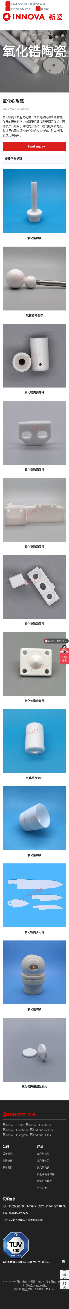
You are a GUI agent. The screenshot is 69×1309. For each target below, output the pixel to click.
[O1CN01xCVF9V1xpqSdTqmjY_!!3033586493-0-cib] (34, 278)
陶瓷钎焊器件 (44, 1181)
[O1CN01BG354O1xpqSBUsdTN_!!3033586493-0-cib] (34, 356)
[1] (34, 895)
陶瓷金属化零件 (45, 1174)
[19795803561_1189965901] (34, 972)
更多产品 (42, 1187)
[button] (64, 1284)
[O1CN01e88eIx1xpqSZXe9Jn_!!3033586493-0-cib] (34, 818)
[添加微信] (5, 1228)
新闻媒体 (8, 1160)
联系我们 (8, 1167)
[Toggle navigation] (62, 24)
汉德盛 (24, 1288)
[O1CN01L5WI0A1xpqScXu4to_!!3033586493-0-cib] (34, 741)
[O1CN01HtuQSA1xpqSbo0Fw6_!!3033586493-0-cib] (34, 510)
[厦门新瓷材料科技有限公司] (34, 17)
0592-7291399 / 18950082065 (27, 3)
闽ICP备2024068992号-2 (36, 1285)
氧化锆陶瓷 (43, 1160)
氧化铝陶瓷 (43, 1153)
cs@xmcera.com (20, 8)
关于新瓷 (8, 1153)
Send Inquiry (36, 146)
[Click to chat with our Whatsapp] (11, 1228)
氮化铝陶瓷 (43, 1167)
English (45, 8)
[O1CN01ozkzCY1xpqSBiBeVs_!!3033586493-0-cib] (34, 433)
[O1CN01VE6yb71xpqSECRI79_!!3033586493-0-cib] (34, 587)
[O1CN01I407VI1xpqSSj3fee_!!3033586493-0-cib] (34, 201)
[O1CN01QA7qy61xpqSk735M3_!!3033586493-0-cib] (34, 664)
